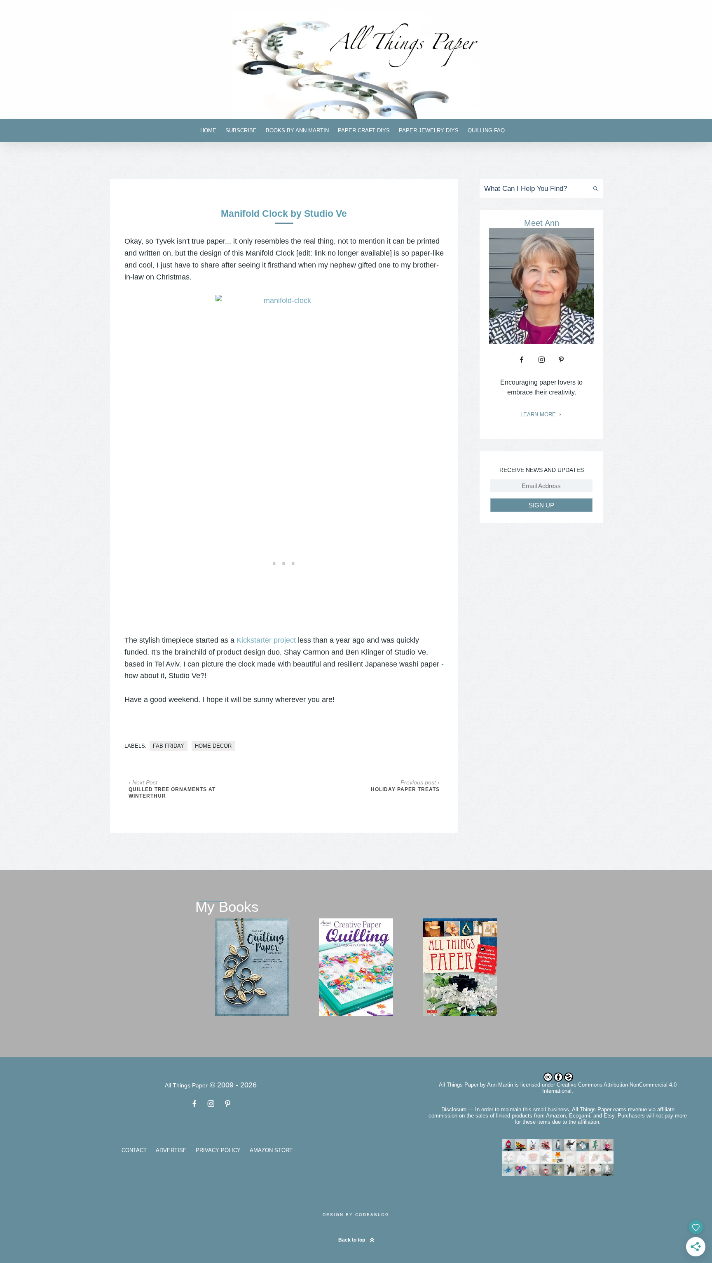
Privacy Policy (218, 1150)
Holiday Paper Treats (405, 789)
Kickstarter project (266, 640)
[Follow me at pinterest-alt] (561, 359)
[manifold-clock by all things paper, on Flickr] (284, 398)
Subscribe (241, 130)
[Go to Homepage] (356, 64)
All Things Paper (458, 1085)
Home (208, 130)
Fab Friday (168, 746)
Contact (134, 1150)
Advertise (171, 1150)
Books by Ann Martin (297, 130)
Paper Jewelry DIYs (429, 130)
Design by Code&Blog (356, 1214)
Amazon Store (271, 1150)
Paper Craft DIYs (364, 130)
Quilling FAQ (486, 130)
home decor (213, 746)
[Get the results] (594, 188)
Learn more (538, 415)
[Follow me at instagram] (541, 359)
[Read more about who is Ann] (541, 340)
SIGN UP (541, 505)
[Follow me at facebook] (521, 359)
